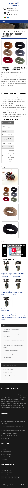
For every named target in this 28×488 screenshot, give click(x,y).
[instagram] (17, 14)
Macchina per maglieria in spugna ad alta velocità (13, 346)
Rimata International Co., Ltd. (18, 484)
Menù (3, 21)
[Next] (23, 52)
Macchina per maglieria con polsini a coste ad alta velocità (13, 335)
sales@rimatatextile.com (12, 10)
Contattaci (5, 459)
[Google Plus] (12, 14)
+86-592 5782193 (11, 8)
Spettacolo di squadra (8, 456)
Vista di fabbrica (7, 454)
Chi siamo (5, 449)
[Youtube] (12, 477)
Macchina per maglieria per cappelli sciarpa (14, 354)
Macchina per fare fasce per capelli (5, 309)
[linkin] (14, 14)
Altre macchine (7, 357)
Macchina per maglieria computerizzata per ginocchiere (13, 341)
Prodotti (11, 315)
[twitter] (9, 14)
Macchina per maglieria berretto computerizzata (11, 330)
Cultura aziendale (7, 451)
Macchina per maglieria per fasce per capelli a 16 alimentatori (6, 275)
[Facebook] (7, 14)
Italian (7, 17)
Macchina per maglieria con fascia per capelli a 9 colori (6, 292)
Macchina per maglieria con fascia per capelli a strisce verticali (18, 275)
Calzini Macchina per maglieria (11, 350)
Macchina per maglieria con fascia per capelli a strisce (18, 292)
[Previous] (4, 52)
